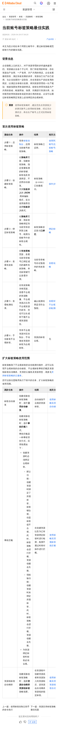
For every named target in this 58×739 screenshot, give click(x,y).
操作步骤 (53, 183)
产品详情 (50, 39)
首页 (4, 16)
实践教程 (29, 16)
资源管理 (12, 16)
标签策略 (39, 16)
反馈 (34, 722)
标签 (21, 16)
